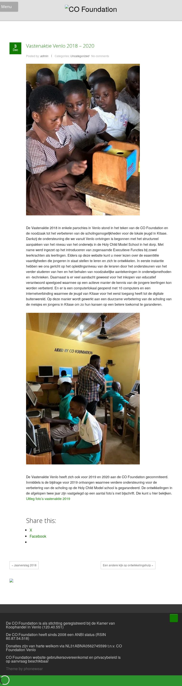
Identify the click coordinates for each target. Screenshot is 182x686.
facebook (82, 581)
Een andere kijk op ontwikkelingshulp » (128, 565)
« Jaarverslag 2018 (24, 565)
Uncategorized (79, 56)
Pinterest (103, 581)
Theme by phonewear (24, 668)
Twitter (89, 581)
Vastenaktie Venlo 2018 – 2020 (60, 45)
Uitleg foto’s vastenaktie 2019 (48, 498)
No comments (100, 56)
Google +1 (96, 581)
